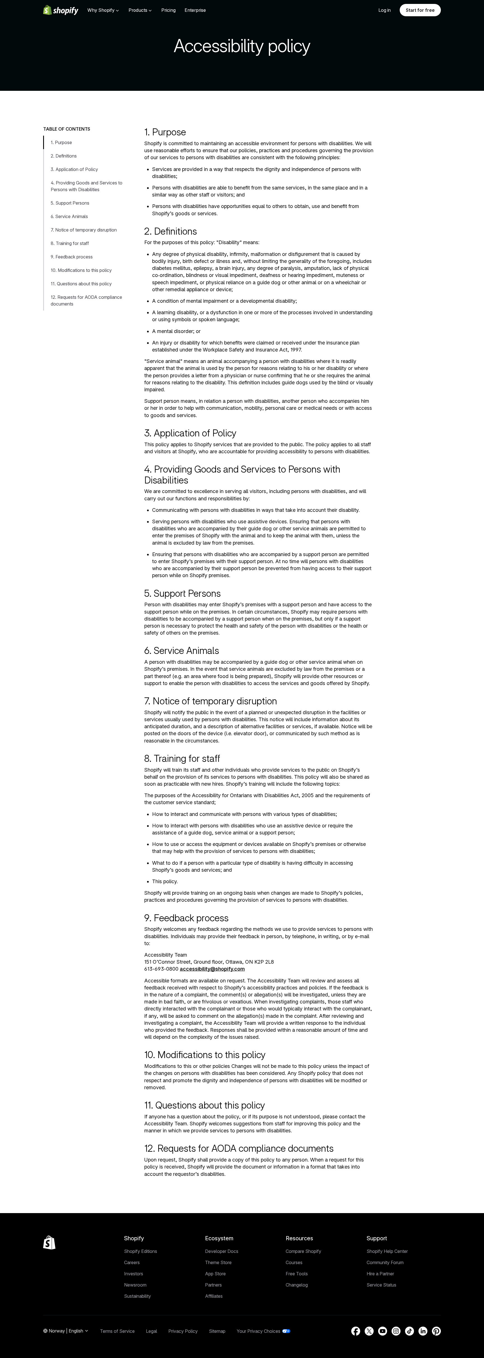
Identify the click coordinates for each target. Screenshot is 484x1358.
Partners (213, 1285)
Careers (132, 1262)
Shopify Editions (140, 1251)
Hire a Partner (380, 1273)
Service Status (381, 1285)
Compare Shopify (303, 1251)
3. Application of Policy (74, 169)
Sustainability (137, 1296)
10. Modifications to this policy (81, 270)
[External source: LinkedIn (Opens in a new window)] (422, 1331)
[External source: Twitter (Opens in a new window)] (369, 1331)
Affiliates (214, 1296)
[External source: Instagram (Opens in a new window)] (396, 1331)
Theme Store (218, 1262)
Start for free (420, 10)
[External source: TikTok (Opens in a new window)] (409, 1331)
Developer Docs (221, 1251)
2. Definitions (64, 156)
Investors (133, 1273)
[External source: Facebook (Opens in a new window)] (355, 1331)
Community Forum (385, 1262)
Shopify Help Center (387, 1251)
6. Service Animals (69, 216)
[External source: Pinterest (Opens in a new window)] (436, 1331)
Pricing (168, 10)
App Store (215, 1273)
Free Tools (297, 1273)
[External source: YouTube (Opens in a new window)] (382, 1331)
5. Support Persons (70, 203)
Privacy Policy (183, 1331)
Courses (294, 1262)
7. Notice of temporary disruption (84, 230)
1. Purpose (61, 142)
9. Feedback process (72, 257)
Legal (151, 1331)
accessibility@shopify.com (212, 969)
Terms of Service (117, 1331)
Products (138, 10)
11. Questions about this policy (81, 283)
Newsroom (135, 1285)
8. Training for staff (70, 243)
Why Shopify (101, 10)
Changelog (297, 1285)
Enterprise (195, 10)
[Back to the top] (49, 1243)
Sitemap (217, 1331)
